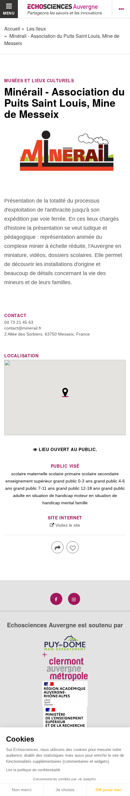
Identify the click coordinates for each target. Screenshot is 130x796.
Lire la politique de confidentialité (33, 770)
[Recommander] (73, 547)
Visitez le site (67, 525)
